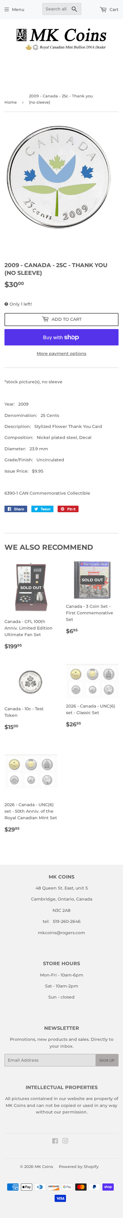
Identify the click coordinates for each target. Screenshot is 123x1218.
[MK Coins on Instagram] (65, 1141)
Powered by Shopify (79, 1166)
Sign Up (107, 1060)
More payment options (61, 353)
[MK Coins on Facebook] (55, 1141)
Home (10, 102)
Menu (18, 9)
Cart (113, 9)
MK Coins (44, 1166)
